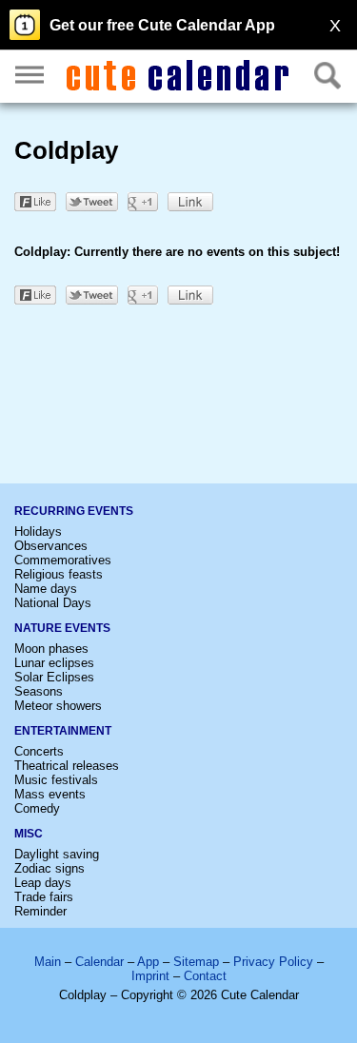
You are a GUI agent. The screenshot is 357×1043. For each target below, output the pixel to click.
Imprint (150, 976)
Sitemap (196, 961)
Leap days (42, 883)
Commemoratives (62, 560)
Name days (45, 588)
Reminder (40, 911)
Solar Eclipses (54, 677)
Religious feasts (58, 574)
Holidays (38, 531)
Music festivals (56, 780)
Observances (51, 546)
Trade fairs (43, 897)
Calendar (99, 961)
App (148, 961)
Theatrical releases (66, 765)
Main (47, 961)
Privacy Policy (273, 961)
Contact (205, 976)
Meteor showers (58, 706)
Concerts (39, 751)
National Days (52, 603)
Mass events (50, 794)
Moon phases (51, 648)
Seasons (38, 691)
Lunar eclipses (54, 663)
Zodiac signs (49, 868)
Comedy (37, 808)
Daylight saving (56, 854)
